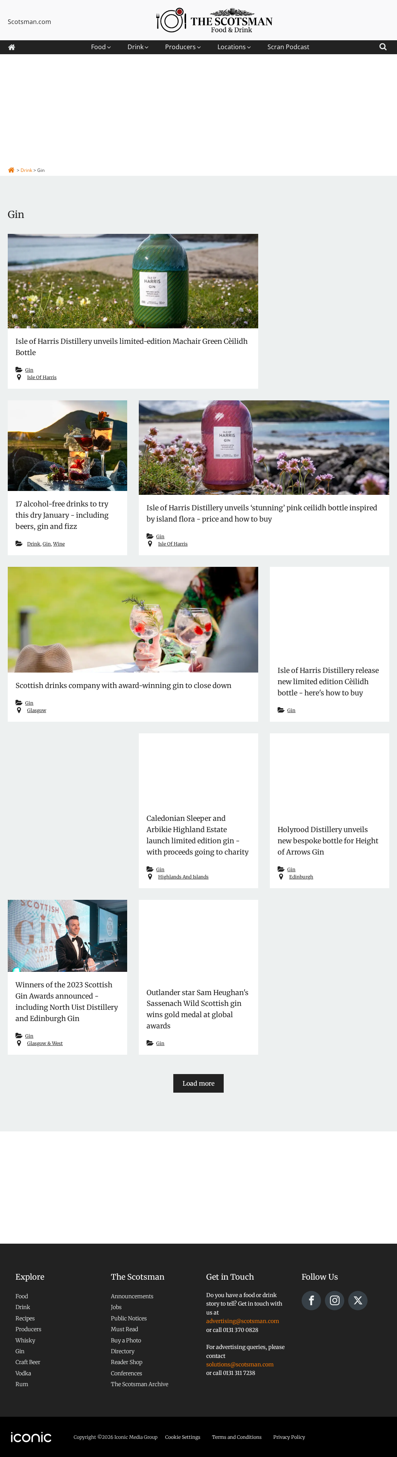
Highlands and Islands (183, 877)
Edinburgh (301, 877)
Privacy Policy (289, 1437)
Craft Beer (28, 1362)
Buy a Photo (126, 1340)
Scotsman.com (29, 21)
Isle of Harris (42, 377)
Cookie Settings (182, 1437)
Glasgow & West (45, 1043)
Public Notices (129, 1318)
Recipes (25, 1318)
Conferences (126, 1373)
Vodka (23, 1373)
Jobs (116, 1307)
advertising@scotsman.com (242, 1321)
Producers (28, 1329)
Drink (33, 544)
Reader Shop (126, 1362)
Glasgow (36, 710)
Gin (29, 370)
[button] (101, 47)
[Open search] (383, 45)
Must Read (124, 1329)
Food (22, 1296)
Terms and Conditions (237, 1437)
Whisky (25, 1340)
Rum (22, 1384)
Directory (123, 1351)
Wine (59, 544)
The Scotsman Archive (139, 1384)
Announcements (132, 1296)
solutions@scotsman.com (240, 1364)
